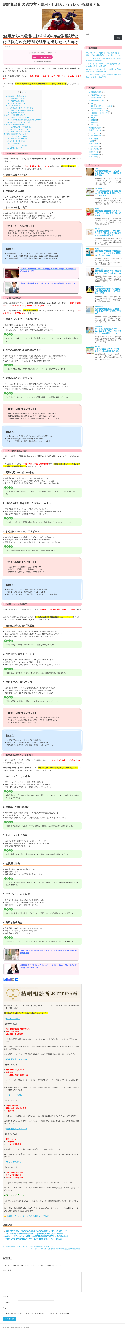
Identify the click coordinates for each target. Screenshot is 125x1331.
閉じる (24, 92)
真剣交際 (94, 120)
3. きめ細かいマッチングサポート (20, 122)
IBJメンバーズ (13, 1018)
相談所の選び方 (96, 97)
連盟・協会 (93, 156)
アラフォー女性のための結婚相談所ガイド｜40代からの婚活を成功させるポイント (36, 1234)
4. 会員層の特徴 (14, 143)
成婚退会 (94, 122)
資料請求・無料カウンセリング (101, 106)
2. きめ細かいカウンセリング (18, 129)
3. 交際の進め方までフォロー (18, 113)
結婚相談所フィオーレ (16, 1059)
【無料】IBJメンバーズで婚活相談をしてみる (27, 1216)
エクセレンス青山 (14, 1095)
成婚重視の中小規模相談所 (14, 124)
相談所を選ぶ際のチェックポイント (17, 134)
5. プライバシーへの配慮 (17, 146)
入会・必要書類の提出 (98, 108)
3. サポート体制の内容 (16, 141)
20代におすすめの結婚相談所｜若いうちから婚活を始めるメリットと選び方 (33, 1239)
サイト (5, 1308)
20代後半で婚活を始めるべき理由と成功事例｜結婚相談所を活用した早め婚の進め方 (37, 1236)
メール (6, 1302)
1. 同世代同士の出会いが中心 (18, 117)
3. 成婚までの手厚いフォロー (18, 131)
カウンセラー (95, 133)
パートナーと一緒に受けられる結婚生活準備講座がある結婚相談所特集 (55, 1249)
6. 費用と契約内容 (14, 148)
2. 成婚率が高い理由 (15, 101)
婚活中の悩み (95, 146)
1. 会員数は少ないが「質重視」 (19, 127)
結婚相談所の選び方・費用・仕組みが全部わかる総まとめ (52, 4)
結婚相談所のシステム (97, 100)
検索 (87, 34)
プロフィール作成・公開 (99, 111)
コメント (7, 1270)
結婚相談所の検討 (97, 95)
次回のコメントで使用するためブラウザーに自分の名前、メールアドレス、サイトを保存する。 (39, 1313)
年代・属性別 (7, 46)
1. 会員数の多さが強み (16, 98)
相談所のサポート (95, 130)
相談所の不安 (93, 152)
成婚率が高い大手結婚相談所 (15, 96)
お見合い (94, 115)
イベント (94, 125)
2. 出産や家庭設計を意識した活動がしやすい (24, 120)
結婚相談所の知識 (95, 92)
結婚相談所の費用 (95, 128)
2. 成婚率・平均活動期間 (17, 138)
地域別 (91, 141)
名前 (5, 1296)
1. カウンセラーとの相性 (17, 136)
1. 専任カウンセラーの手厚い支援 (20, 108)
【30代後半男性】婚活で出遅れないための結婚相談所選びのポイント (28, 1246)
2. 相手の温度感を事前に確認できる (21, 110)
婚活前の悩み (95, 149)
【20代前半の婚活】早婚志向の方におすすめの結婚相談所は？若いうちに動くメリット (37, 1231)
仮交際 (93, 118)
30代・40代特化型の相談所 (14, 115)
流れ (92, 104)
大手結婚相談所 (94, 154)
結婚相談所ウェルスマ (16, 1128)
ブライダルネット (14, 1162)
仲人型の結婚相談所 (12, 105)
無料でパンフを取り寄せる (42, 57)
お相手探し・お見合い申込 (100, 113)
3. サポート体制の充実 (16, 103)
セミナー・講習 (96, 135)
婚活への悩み (93, 143)
